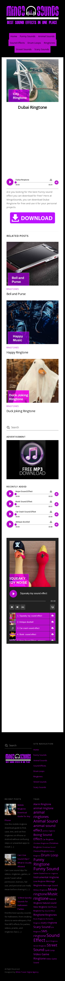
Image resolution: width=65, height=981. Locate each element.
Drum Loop (49, 855)
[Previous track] (12, 607)
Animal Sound (45, 821)
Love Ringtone (39, 881)
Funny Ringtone (41, 862)
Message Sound (50, 885)
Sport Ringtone (52, 941)
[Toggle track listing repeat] (22, 607)
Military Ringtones (40, 890)
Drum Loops (34, 42)
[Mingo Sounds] (32, 24)
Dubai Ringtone (32, 107)
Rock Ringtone (39, 919)
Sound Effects (17, 42)
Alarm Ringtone (42, 804)
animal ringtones (41, 814)
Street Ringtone (39, 946)
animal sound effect (44, 827)
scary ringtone (49, 922)
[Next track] (17, 607)
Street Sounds (24, 49)
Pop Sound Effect (48, 911)
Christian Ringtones (41, 843)
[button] (52, 616)
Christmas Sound (48, 847)
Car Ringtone (48, 839)
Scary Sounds (41, 49)
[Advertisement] (32, 144)
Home (13, 36)
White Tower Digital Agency (27, 972)
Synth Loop (50, 950)
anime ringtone (49, 831)
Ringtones (49, 42)
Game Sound (39, 873)
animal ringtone (43, 808)
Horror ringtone (51, 873)
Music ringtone (45, 896)
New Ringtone (40, 906)
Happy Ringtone (17, 352)
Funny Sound (46, 868)
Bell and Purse (16, 294)
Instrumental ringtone (46, 877)
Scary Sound (41, 927)
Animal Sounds (46, 36)
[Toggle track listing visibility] (52, 607)
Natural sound (49, 902)
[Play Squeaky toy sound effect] (13, 594)
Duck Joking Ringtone (20, 411)
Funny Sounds (27, 36)
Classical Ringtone (41, 851)
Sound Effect (46, 937)
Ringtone (39, 914)
